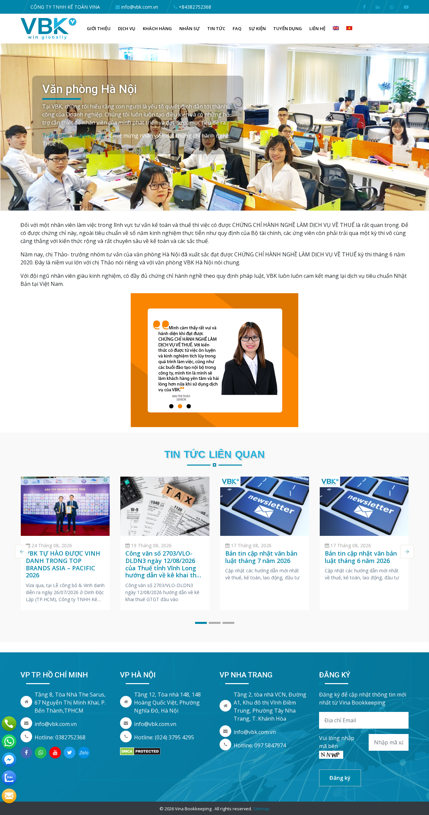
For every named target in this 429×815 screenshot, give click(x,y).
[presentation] (21, 551)
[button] (201, 623)
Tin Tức (216, 28)
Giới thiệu (99, 28)
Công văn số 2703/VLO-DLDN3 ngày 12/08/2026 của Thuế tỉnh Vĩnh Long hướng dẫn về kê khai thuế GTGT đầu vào (164, 567)
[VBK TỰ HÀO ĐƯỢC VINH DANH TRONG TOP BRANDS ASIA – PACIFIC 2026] (65, 506)
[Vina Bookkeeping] (48, 28)
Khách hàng (157, 28)
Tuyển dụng (287, 28)
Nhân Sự (189, 28)
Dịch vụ (126, 28)
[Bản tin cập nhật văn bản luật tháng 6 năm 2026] (364, 506)
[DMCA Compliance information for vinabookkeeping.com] (140, 750)
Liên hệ (317, 28)
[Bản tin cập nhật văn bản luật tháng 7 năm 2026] (264, 506)
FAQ (237, 28)
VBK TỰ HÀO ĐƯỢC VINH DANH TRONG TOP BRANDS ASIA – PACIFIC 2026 (63, 564)
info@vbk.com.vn (56, 724)
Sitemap (261, 809)
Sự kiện (257, 28)
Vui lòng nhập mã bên (336, 742)
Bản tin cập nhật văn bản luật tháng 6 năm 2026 (361, 557)
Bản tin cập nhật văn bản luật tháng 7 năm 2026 (261, 557)
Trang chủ (55, 135)
